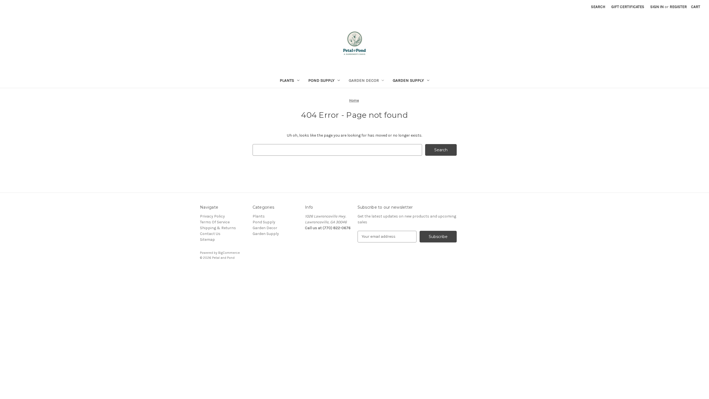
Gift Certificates (627, 6)
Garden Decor (364, 80)
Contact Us (210, 233)
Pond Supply (321, 80)
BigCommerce (229, 253)
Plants (287, 80)
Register (678, 6)
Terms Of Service (215, 222)
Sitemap (207, 239)
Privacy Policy (212, 216)
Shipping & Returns (218, 228)
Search (598, 6)
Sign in (657, 6)
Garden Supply (408, 80)
